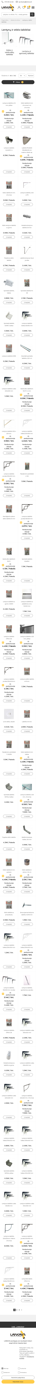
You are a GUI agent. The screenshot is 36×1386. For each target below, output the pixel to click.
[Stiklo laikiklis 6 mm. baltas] (27, 744)
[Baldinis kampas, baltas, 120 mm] (27, 829)
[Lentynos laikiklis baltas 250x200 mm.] (27, 937)
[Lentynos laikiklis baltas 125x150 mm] (27, 315)
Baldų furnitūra (15, 20)
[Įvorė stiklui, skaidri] (9, 714)
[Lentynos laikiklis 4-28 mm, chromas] (27, 787)
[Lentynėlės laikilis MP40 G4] (27, 1271)
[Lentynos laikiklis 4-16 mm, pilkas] (9, 95)
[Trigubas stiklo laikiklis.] (9, 829)
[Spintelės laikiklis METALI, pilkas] (9, 1163)
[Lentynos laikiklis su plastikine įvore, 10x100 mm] (27, 594)
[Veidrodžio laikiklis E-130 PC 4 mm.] (27, 381)
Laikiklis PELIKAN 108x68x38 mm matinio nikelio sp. (27, 150)
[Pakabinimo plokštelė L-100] (27, 466)
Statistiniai (7, 1372)
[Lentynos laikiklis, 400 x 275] (27, 185)
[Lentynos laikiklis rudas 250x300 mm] (27, 1055)
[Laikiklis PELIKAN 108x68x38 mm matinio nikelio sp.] (27, 140)
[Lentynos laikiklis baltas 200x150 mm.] (27, 423)
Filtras (19, 82)
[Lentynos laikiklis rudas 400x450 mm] (9, 1088)
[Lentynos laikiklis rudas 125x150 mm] (9, 1195)
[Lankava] (8, 8)
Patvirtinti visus (18, 1382)
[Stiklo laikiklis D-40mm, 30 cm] (27, 862)
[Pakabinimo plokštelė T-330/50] (9, 744)
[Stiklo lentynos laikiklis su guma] (9, 217)
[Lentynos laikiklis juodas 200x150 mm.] (27, 1228)
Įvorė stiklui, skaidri (9, 721)
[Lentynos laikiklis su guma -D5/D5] (9, 594)
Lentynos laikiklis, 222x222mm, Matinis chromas (9, 1238)
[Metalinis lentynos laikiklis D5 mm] (27, 217)
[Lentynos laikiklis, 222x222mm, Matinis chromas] (9, 1228)
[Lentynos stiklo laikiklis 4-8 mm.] (27, 671)
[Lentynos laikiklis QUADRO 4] (9, 140)
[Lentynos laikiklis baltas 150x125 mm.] (9, 1271)
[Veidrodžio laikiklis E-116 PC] (9, 551)
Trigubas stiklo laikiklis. (9, 837)
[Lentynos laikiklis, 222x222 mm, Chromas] (27, 1088)
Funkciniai (23, 1368)
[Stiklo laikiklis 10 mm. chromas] (9, 185)
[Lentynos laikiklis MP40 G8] (9, 1022)
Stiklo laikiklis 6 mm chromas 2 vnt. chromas (27, 105)
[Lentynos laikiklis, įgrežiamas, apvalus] (27, 980)
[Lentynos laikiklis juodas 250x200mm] (9, 671)
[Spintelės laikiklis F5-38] (27, 283)
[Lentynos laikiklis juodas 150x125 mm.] (27, 508)
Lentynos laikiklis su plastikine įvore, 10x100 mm (27, 604)
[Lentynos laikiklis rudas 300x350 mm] (27, 1195)
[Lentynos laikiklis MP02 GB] (9, 628)
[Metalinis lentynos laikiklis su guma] (9, 1055)
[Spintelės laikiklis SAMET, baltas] (9, 315)
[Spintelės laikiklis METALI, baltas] (9, 787)
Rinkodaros (23, 1372)
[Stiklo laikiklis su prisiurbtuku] (9, 904)
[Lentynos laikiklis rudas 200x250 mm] (9, 381)
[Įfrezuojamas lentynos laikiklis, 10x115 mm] (27, 904)
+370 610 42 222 (9, 2)
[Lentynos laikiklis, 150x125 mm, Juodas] (9, 980)
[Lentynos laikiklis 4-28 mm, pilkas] (27, 628)
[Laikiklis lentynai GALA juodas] (27, 250)
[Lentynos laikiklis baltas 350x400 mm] (27, 1130)
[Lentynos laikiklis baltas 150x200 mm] (9, 1130)
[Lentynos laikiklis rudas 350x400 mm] (27, 1022)
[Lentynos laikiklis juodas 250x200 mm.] (9, 466)
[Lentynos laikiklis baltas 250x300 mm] (9, 937)
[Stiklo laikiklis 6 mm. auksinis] (9, 862)
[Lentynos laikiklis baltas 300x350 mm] (27, 1163)
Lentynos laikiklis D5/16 (9, 356)
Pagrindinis (5, 20)
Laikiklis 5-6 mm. (27, 721)
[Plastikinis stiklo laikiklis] (9, 250)
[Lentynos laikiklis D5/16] (9, 348)
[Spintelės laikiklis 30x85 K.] (27, 551)
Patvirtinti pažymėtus (18, 1377)
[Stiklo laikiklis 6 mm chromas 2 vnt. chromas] (27, 95)
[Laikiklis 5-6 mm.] (27, 714)
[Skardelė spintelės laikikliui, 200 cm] (27, 348)
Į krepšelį (9, 127)
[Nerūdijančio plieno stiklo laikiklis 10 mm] (9, 508)
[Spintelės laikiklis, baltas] (9, 283)
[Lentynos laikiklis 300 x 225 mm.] (9, 423)
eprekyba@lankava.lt (25, 2)
